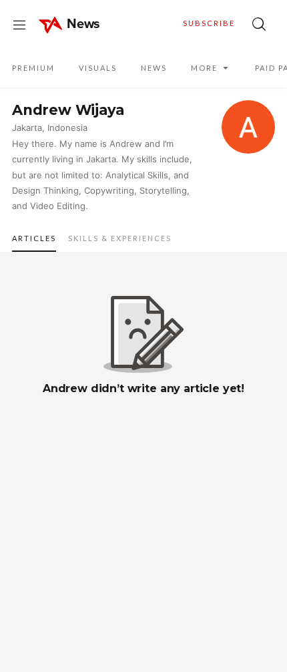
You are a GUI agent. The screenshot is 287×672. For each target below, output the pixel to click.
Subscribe (209, 23)
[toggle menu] (19, 24)
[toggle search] (259, 24)
